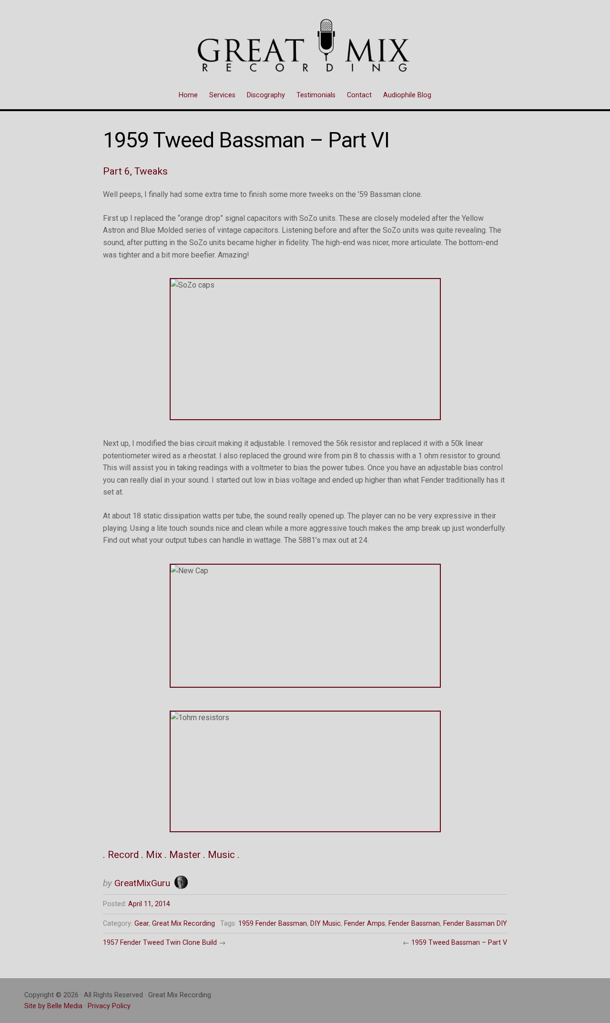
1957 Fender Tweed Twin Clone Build (160, 943)
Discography (266, 95)
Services (222, 95)
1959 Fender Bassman (272, 924)
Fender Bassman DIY (475, 924)
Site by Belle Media (53, 1006)
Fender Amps (364, 924)
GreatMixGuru (142, 883)
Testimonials (316, 95)
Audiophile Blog (407, 95)
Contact (359, 95)
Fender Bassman (414, 924)
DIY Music (325, 924)
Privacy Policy (109, 1006)
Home (188, 95)
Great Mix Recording (183, 924)
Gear (141, 924)
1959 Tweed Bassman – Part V (459, 943)
